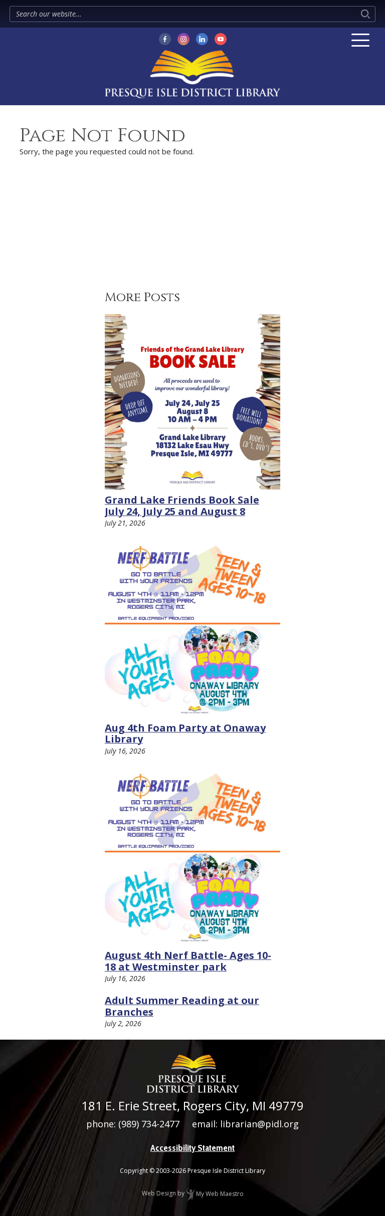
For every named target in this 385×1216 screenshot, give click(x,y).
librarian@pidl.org (259, 1124)
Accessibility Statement (192, 1147)
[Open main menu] (360, 40)
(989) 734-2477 (148, 1124)
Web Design (159, 1193)
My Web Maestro (219, 1193)
